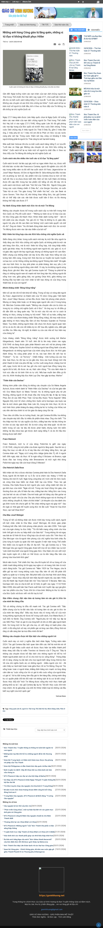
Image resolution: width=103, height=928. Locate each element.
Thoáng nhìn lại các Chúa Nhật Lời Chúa (20, 822)
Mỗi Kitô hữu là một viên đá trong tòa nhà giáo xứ (92, 91)
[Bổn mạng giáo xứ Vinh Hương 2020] (76, 158)
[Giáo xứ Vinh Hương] (18, 13)
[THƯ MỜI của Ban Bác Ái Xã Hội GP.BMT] (75, 39)
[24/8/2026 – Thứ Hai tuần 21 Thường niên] (75, 52)
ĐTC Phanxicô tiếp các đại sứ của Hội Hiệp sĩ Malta (24, 776)
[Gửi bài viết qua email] (55, 44)
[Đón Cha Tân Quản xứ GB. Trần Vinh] (76, 146)
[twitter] (78, 2)
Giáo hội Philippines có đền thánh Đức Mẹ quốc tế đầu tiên (27, 766)
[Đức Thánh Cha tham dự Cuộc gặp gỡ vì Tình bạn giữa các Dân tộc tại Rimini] (75, 75)
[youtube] (83, 2)
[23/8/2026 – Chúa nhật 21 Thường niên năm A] (75, 104)
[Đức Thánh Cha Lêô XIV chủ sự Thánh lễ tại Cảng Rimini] (75, 65)
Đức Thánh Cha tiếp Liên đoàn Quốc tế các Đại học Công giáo (28, 845)
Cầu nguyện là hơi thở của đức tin (17, 806)
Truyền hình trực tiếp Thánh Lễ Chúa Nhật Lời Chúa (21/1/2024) (29, 832)
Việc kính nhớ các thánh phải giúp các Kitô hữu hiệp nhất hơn (28, 836)
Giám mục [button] (5, 2)
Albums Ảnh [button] (26, 2)
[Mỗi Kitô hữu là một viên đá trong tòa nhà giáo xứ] (75, 91)
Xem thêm (85, 130)
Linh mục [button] (15, 2)
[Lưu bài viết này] (64, 44)
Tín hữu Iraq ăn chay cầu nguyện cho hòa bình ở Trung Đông (28, 786)
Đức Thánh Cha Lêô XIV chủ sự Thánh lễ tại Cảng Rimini (92, 62)
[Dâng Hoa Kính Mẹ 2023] (94, 146)
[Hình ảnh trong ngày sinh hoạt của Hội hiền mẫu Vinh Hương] (94, 157)
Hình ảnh (73, 138)
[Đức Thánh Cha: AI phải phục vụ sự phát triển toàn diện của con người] (75, 120)
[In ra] (59, 44)
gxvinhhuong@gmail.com (51, 909)
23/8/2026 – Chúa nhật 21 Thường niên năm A (92, 104)
